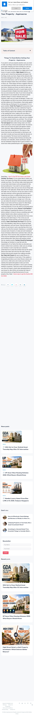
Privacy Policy (5, 709)
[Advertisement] (17, 357)
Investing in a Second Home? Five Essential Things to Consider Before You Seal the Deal (19, 531)
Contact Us (12, 709)
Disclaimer (7, 706)
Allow (28, 8)
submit (6, 552)
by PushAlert (5, 9)
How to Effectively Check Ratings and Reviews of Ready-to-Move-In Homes (18, 518)
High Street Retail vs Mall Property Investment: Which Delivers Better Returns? (15, 649)
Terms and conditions (8, 708)
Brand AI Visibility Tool (8, 703)
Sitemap (5, 704)
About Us (10, 704)
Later (20, 8)
